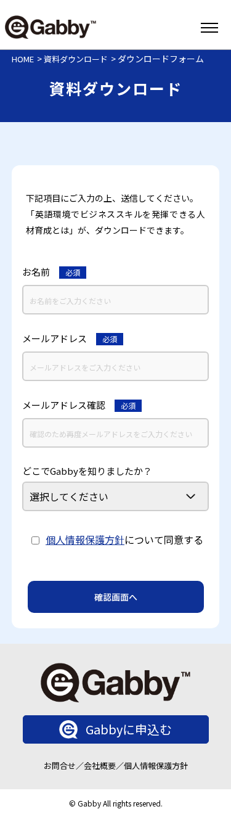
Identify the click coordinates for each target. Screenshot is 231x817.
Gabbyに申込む (129, 729)
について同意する (124, 539)
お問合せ (60, 765)
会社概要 (100, 765)
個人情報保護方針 (85, 539)
